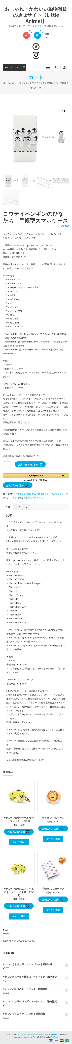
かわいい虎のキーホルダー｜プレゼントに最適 (19, 819)
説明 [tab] (8, 507)
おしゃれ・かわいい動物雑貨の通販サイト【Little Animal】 (36, 15)
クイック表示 (18, 841)
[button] (64, 111)
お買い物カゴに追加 (28, 464)
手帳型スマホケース (33, 497)
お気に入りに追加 (15, 485)
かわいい (54, 493)
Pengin (24, 82)
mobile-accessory (25, 493)
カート (15, 82)
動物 (20, 497)
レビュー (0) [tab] (21, 507)
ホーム (6, 82)
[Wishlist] (26, 35)
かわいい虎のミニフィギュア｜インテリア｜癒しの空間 (19, 892)
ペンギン (12, 497)
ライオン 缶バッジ (53, 817)
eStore (28, 1037)
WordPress (54, 1037)
